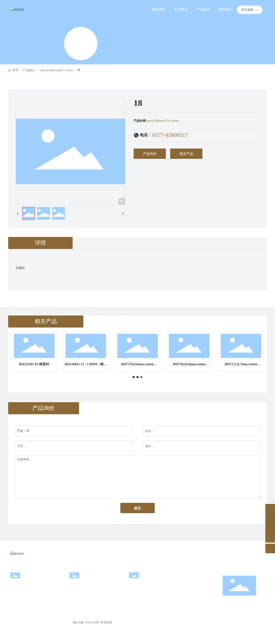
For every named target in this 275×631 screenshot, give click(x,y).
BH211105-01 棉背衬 (34, 364)
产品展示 (29, 70)
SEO (262, 622)
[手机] (270, 509)
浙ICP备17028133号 (86, 622)
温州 (255, 622)
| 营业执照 (105, 622)
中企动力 (243, 622)
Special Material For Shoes (56, 70)
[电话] (270, 528)
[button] (134, 377)
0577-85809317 (170, 135)
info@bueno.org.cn (85, 591)
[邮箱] (270, 518)
